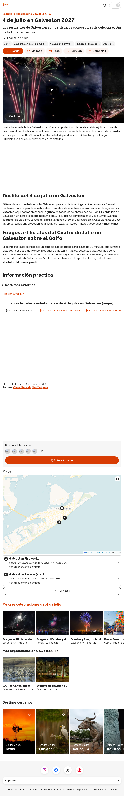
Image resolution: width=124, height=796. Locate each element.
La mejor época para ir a (27, 13)
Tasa (56, 51)
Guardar (15, 51)
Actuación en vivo (60, 44)
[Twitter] (68, 770)
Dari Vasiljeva (40, 387)
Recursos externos (20, 285)
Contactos (33, 789)
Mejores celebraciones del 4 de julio (32, 604)
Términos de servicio (105, 789)
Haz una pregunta (13, 293)
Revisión (76, 51)
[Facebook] (56, 770)
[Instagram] (44, 770)
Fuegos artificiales (86, 44)
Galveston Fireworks (21, 310)
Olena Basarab (22, 387)
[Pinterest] (79, 770)
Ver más (65, 591)
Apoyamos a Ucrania (52, 789)
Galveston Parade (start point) (61, 310)
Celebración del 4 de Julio (29, 44)
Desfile (107, 44)
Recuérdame (64, 460)
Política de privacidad (79, 789)
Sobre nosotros (16, 789)
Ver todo (14, 116)
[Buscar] (104, 5)
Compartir (99, 51)
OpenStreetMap (103, 552)
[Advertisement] (62, 166)
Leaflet (89, 552)
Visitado (36, 51)
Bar (6, 44)
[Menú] (115, 5)
